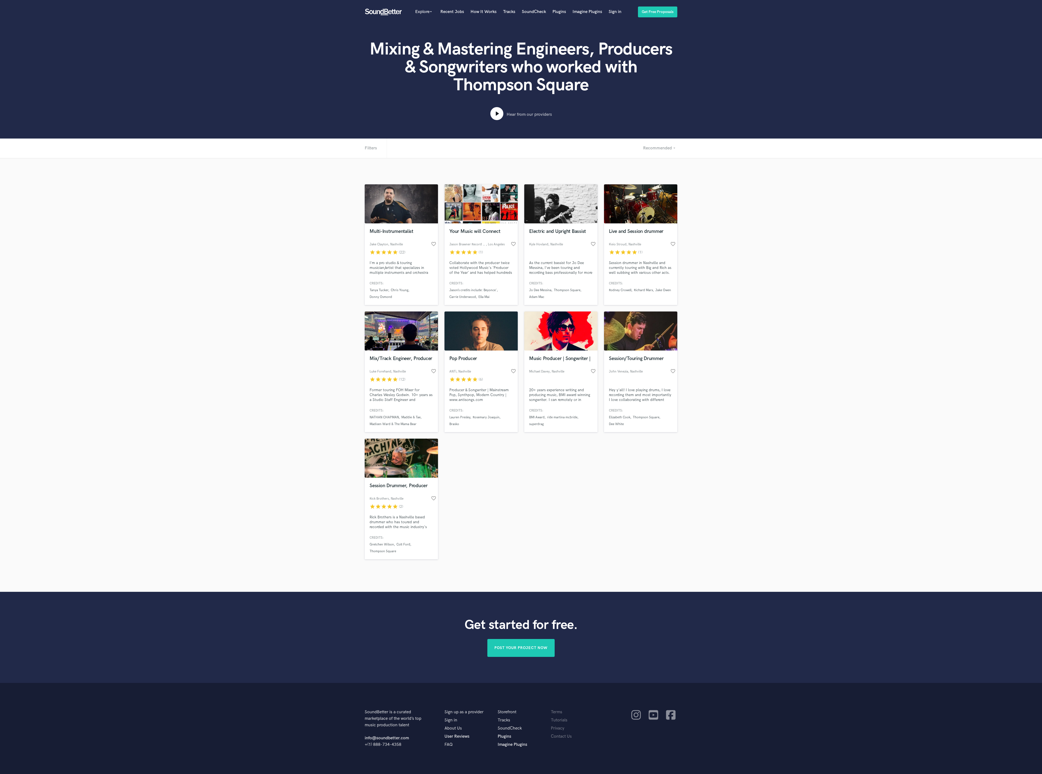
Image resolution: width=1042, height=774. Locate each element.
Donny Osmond (381, 297)
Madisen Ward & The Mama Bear (393, 424)
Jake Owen (663, 290)
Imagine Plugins (587, 11)
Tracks (509, 11)
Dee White (616, 424)
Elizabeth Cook (619, 417)
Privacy (557, 728)
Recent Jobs (452, 11)
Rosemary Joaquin (486, 417)
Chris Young (399, 290)
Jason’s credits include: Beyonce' (473, 290)
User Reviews (456, 736)
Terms (556, 712)
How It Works (484, 11)
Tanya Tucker (379, 290)
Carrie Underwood (462, 297)
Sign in (615, 11)
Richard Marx (643, 290)
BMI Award (537, 417)
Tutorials (559, 720)
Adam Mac (536, 297)
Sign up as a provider (464, 712)
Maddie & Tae (411, 417)
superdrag (536, 424)
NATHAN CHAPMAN (384, 417)
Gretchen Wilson (382, 544)
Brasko (454, 424)
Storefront (507, 712)
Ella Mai (484, 297)
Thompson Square (567, 290)
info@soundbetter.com (387, 738)
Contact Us (561, 736)
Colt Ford (403, 544)
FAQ (448, 744)
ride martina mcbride (562, 417)
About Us (453, 728)
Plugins (559, 11)
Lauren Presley (459, 417)
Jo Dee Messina (540, 290)
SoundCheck (534, 11)
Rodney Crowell (620, 290)
